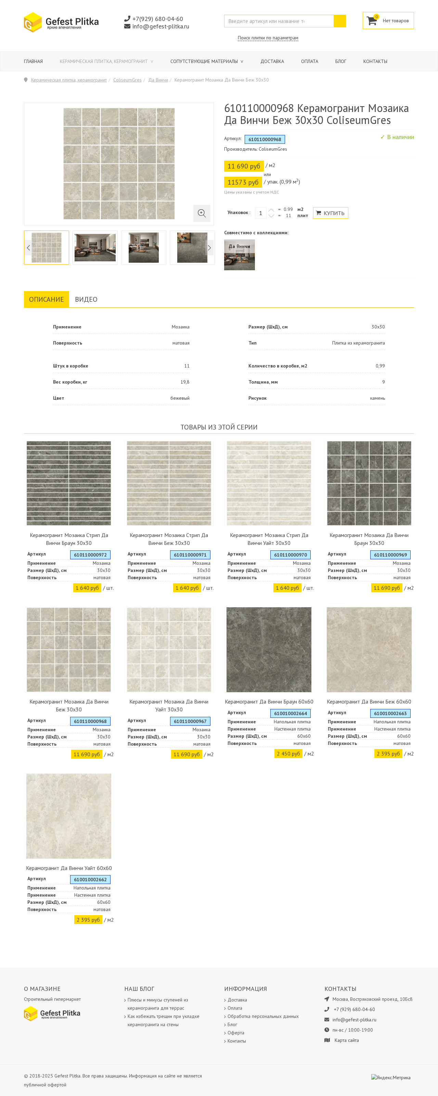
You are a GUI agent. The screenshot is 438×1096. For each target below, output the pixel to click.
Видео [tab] (86, 299)
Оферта (236, 1033)
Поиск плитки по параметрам (268, 38)
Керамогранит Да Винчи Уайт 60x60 (69, 867)
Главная (33, 61)
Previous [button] (28, 248)
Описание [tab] (46, 299)
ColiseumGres (127, 80)
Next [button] (209, 248)
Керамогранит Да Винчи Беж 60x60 (369, 701)
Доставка (272, 61)
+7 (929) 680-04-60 (354, 1009)
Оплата (309, 61)
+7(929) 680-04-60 (157, 19)
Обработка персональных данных (263, 1016)
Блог (340, 61)
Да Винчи (158, 80)
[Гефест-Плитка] (61, 22)
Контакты (375, 61)
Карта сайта (347, 1040)
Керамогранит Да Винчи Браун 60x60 (269, 701)
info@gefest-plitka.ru (160, 26)
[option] (46, 248)
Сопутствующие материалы (204, 61)
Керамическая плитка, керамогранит (104, 61)
